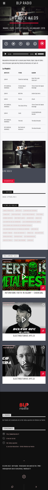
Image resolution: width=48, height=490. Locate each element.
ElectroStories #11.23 (24, 336)
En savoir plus (8, 181)
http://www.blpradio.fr (12, 434)
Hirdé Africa (7, 218)
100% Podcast (8, 211)
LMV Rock (24, 15)
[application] (24, 54)
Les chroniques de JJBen (31, 222)
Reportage (18, 236)
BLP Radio (24, 3)
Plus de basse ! (19, 233)
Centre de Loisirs (30, 211)
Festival (40, 214)
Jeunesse (30, 218)
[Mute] (36, 54)
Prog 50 (30, 233)
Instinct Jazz (20, 218)
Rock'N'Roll (7, 240)
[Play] (5, 54)
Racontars (39, 233)
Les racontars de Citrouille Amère (16, 229)
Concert (6, 214)
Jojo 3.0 (38, 218)
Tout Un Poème (20, 240)
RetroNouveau (29, 236)
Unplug (30, 240)
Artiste (18, 211)
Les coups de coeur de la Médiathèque (17, 225)
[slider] (41, 54)
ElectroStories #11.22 (24, 379)
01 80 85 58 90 (10, 438)
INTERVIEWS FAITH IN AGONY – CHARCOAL (24, 293)
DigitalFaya (16, 214)
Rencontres (7, 236)
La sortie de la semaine (12, 222)
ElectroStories (28, 214)
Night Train (7, 233)
